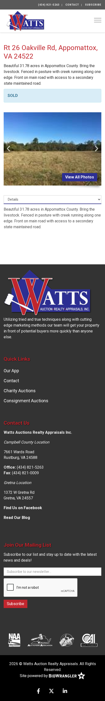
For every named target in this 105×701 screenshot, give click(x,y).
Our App (11, 370)
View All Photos (79, 177)
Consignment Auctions (26, 400)
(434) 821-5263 (49, 4)
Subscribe (93, 4)
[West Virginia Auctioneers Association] (66, 640)
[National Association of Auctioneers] (14, 640)
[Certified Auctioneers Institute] (89, 640)
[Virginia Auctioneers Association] (40, 640)
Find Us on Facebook (23, 507)
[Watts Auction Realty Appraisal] (25, 20)
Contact (72, 4)
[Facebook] (38, 691)
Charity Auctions (20, 390)
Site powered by (34, 675)
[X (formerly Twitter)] (51, 691)
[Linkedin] (65, 691)
